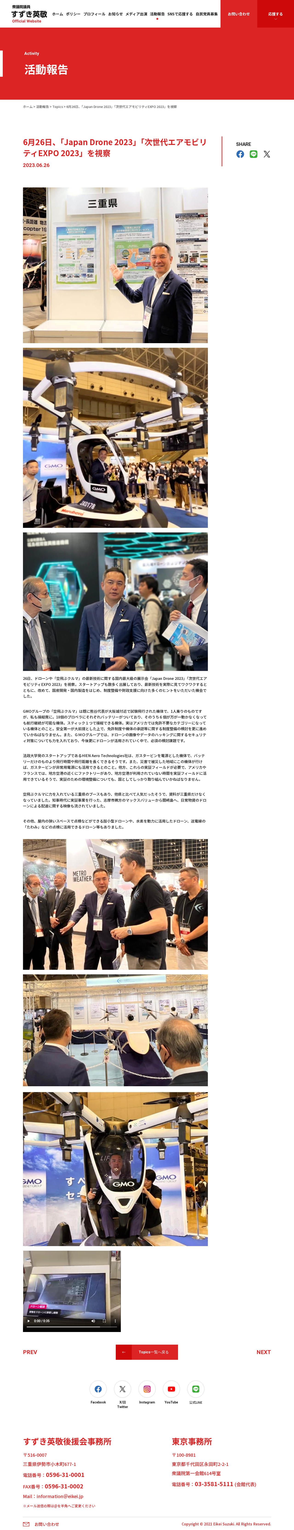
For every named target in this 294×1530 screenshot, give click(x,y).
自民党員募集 (207, 14)
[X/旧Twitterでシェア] (267, 154)
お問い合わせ (239, 14)
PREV (30, 1352)
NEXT (264, 1352)
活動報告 (157, 14)
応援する (275, 14)
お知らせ (115, 14)
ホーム (57, 14)
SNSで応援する (180, 14)
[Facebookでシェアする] (240, 154)
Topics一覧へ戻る (154, 1352)
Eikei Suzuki (223, 1524)
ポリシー (73, 14)
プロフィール (94, 14)
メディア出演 (136, 14)
